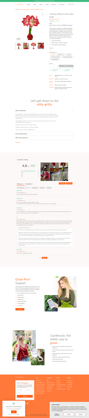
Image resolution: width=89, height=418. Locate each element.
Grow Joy (69, 54)
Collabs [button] (47, 4)
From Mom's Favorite (56, 57)
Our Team (58, 382)
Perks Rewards (69, 382)
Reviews (68, 389)
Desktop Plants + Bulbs (40, 386)
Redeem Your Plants (50, 382)
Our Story (58, 380)
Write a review (69, 183)
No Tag (53, 54)
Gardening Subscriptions (40, 391)
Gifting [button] (40, 4)
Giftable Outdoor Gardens (40, 382)
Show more (44, 257)
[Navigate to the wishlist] (69, 4)
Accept (68, 414)
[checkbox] (49, 188)
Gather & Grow (61, 54)
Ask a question (62, 183)
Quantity (51, 63)
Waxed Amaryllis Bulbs (40, 393)
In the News (59, 386)
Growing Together (55, 59)
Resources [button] (54, 4)
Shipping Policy (49, 386)
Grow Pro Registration (51, 384)
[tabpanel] (44, 223)
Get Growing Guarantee (61, 384)
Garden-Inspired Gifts (40, 389)
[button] (18, 46)
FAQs (48, 380)
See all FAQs (17, 142)
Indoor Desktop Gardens (40, 384)
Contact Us (49, 391)
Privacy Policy (60, 410)
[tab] (29, 184)
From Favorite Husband (68, 57)
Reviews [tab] (20, 184)
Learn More (20, 309)
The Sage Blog (69, 384)
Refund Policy (49, 389)
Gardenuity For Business (61, 389)
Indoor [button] (34, 4)
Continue (25, 396)
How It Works (69, 380)
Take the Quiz (38, 380)
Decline (80, 414)
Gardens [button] (28, 4)
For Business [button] (62, 4)
